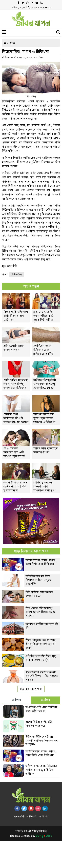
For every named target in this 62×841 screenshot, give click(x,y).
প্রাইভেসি (31, 816)
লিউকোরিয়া (16, 274)
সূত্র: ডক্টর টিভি (9, 266)
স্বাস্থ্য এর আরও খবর (31, 689)
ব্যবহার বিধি (19, 816)
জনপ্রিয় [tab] (45, 700)
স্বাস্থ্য (12, 43)
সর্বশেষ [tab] (16, 700)
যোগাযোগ (43, 816)
